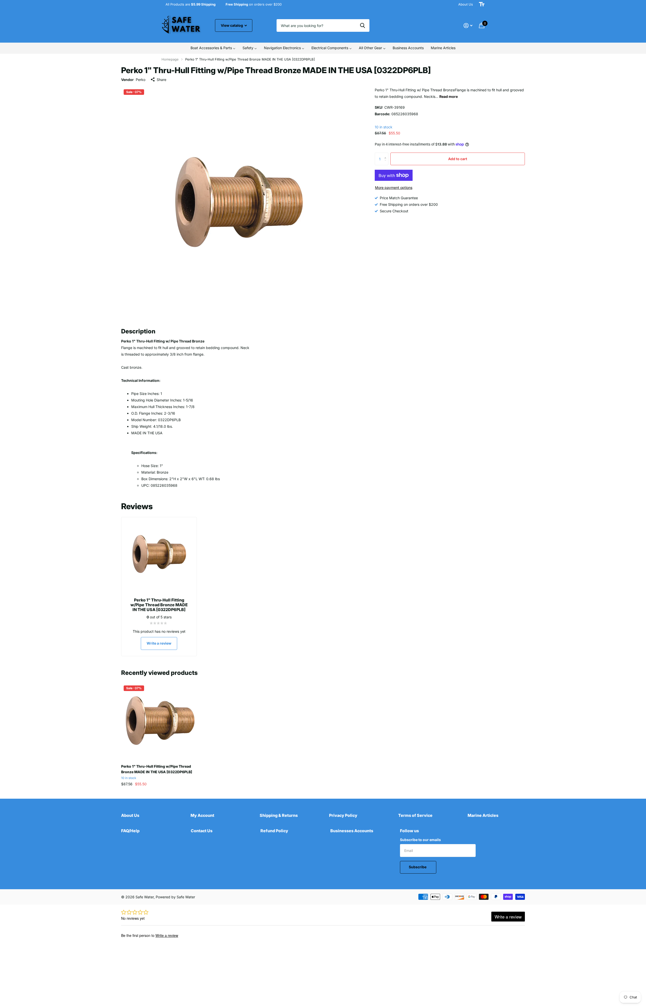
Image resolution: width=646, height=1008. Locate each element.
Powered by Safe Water (175, 897)
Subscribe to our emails (420, 840)
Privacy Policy (343, 815)
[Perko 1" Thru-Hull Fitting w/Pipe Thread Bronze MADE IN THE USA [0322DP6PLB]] (160, 721)
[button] (386, 154)
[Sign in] (468, 25)
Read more (448, 96)
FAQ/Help (130, 830)
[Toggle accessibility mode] (481, 4)
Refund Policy (274, 830)
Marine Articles (483, 815)
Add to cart (457, 158)
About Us (465, 4)
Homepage (170, 59)
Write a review (159, 643)
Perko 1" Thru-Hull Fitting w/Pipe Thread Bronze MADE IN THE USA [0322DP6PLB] (156, 769)
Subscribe (418, 867)
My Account (202, 815)
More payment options (393, 187)
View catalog (232, 25)
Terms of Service (415, 815)
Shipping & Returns (279, 815)
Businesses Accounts (351, 830)
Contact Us (201, 830)
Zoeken (362, 25)
